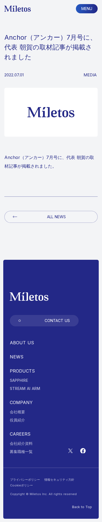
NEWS (16, 357)
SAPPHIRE (19, 380)
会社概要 (17, 412)
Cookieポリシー (21, 485)
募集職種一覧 (21, 452)
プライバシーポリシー (25, 479)
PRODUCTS (22, 371)
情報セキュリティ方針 (59, 479)
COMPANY (21, 402)
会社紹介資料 (21, 443)
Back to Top (82, 507)
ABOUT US (22, 342)
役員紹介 (17, 420)
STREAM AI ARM (25, 388)
